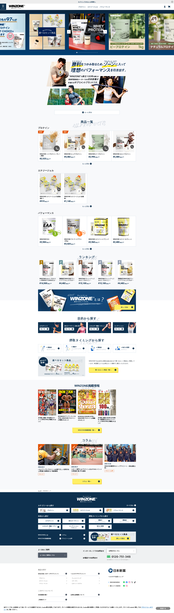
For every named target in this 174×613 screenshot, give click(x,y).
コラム (64, 535)
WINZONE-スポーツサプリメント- (48, 574)
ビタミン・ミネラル (77, 583)
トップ (39, 490)
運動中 (100, 521)
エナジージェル (93, 7)
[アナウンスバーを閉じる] (172, 2)
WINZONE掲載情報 (44, 538)
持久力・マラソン (74, 521)
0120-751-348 (121, 556)
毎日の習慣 (100, 527)
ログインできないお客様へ (87, 2)
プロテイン (82, 7)
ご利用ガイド (42, 600)
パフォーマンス (105, 7)
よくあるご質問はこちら (47, 555)
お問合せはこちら (114, 551)
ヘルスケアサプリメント (78, 574)
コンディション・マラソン (74, 527)
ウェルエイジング (76, 578)
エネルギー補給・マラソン (49, 527)
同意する (163, 608)
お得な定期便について (77, 595)
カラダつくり (49, 521)
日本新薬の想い (43, 595)
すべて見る (130, 505)
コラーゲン (75, 581)
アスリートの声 (67, 538)
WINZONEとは (43, 535)
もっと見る (88, 112)
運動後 (124, 521)
